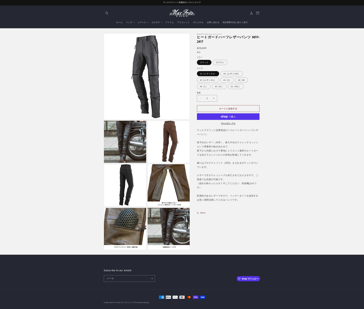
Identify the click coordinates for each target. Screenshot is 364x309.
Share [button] (202, 212)
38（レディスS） (208, 73)
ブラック (204, 62)
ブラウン (220, 62)
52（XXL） (236, 86)
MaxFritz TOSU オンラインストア (122, 302)
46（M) (241, 80)
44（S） (227, 80)
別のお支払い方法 (228, 123)
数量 (199, 92)
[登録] (152, 278)
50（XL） (219, 86)
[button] (107, 13)
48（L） (204, 86)
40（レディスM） (231, 73)
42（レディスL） (208, 80)
